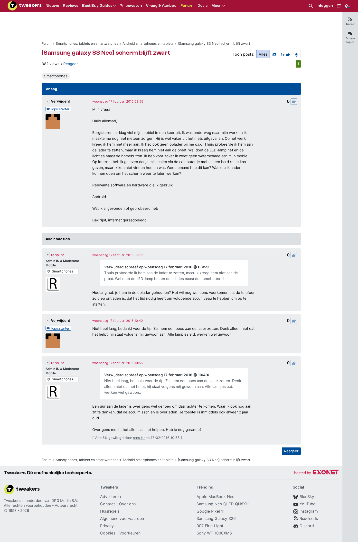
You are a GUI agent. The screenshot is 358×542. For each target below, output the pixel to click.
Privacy (107, 525)
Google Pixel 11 (211, 511)
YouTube (307, 503)
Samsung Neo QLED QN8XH (223, 503)
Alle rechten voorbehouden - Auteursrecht (40, 505)
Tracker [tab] (350, 24)
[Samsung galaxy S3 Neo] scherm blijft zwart (214, 43)
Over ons (127, 503)
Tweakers (12, 500)
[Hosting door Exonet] (316, 473)
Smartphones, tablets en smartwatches (87, 43)
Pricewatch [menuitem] (131, 5)
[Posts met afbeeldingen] (274, 54)
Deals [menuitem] (202, 5)
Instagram (309, 511)
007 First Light (210, 525)
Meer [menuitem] (216, 5)
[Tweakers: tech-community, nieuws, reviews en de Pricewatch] (25, 6)
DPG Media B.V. (64, 500)
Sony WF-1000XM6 (214, 533)
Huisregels (109, 511)
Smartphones (55, 76)
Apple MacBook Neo (216, 496)
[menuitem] (311, 6)
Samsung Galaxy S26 (216, 518)
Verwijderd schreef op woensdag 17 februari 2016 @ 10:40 (156, 375)
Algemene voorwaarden (122, 518)
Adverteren (110, 496)
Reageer (70, 63)
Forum (46, 43)
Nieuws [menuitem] (52, 5)
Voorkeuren (130, 533)
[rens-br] (53, 284)
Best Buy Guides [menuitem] (97, 5)
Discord (307, 525)
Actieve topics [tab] (350, 40)
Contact (107, 503)
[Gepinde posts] (296, 54)
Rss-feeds (309, 518)
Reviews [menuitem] (70, 5)
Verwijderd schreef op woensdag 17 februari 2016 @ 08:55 (156, 267)
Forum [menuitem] (187, 5)
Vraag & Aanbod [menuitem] (161, 5)
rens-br (57, 255)
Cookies (107, 533)
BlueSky (307, 496)
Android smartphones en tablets (147, 43)
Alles (263, 54)
